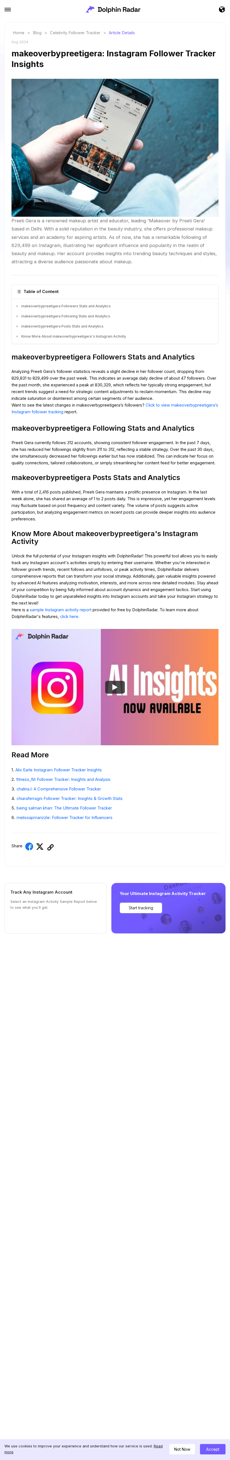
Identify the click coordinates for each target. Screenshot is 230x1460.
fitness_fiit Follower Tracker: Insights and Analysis (63, 779)
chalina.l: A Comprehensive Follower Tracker (59, 789)
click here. (69, 616)
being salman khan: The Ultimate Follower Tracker (64, 808)
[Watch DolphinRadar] (115, 687)
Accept (212, 1449)
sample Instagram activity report (61, 609)
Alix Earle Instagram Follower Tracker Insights (58, 769)
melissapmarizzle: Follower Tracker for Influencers (64, 817)
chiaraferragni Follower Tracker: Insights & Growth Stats (70, 798)
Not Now (182, 1449)
